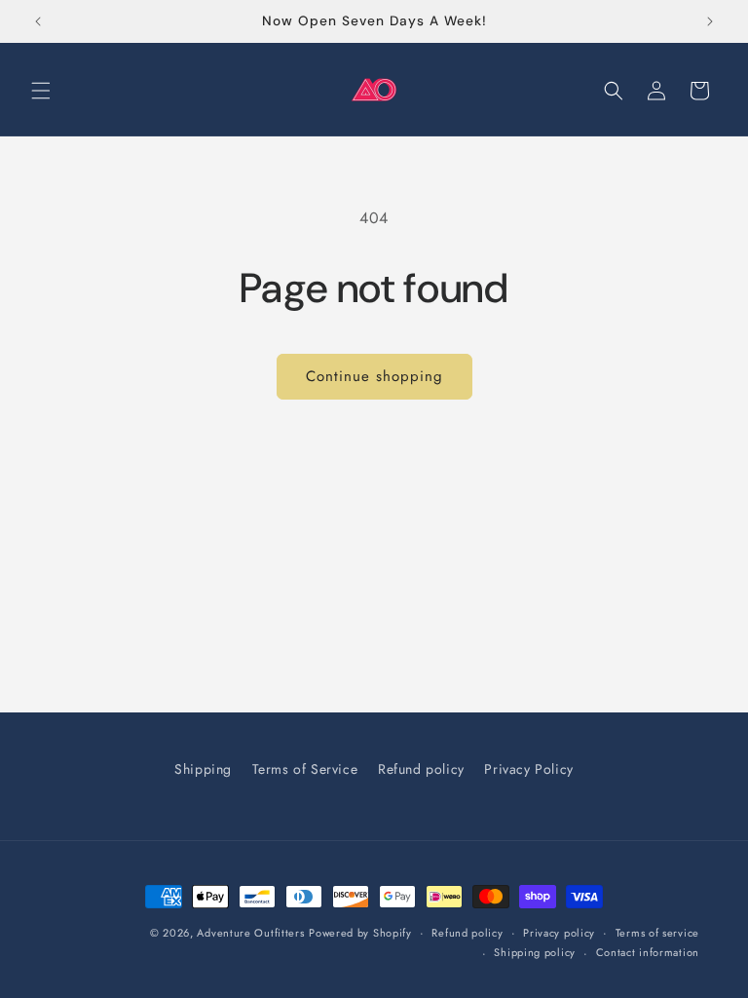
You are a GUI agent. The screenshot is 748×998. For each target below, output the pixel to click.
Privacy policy (559, 932)
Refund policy (421, 769)
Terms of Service (305, 769)
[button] (40, 90)
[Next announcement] (710, 21)
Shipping (203, 769)
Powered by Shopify (360, 932)
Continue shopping (374, 376)
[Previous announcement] (38, 21)
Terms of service (657, 932)
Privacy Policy (528, 769)
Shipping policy (535, 952)
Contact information (647, 952)
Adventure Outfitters (250, 932)
